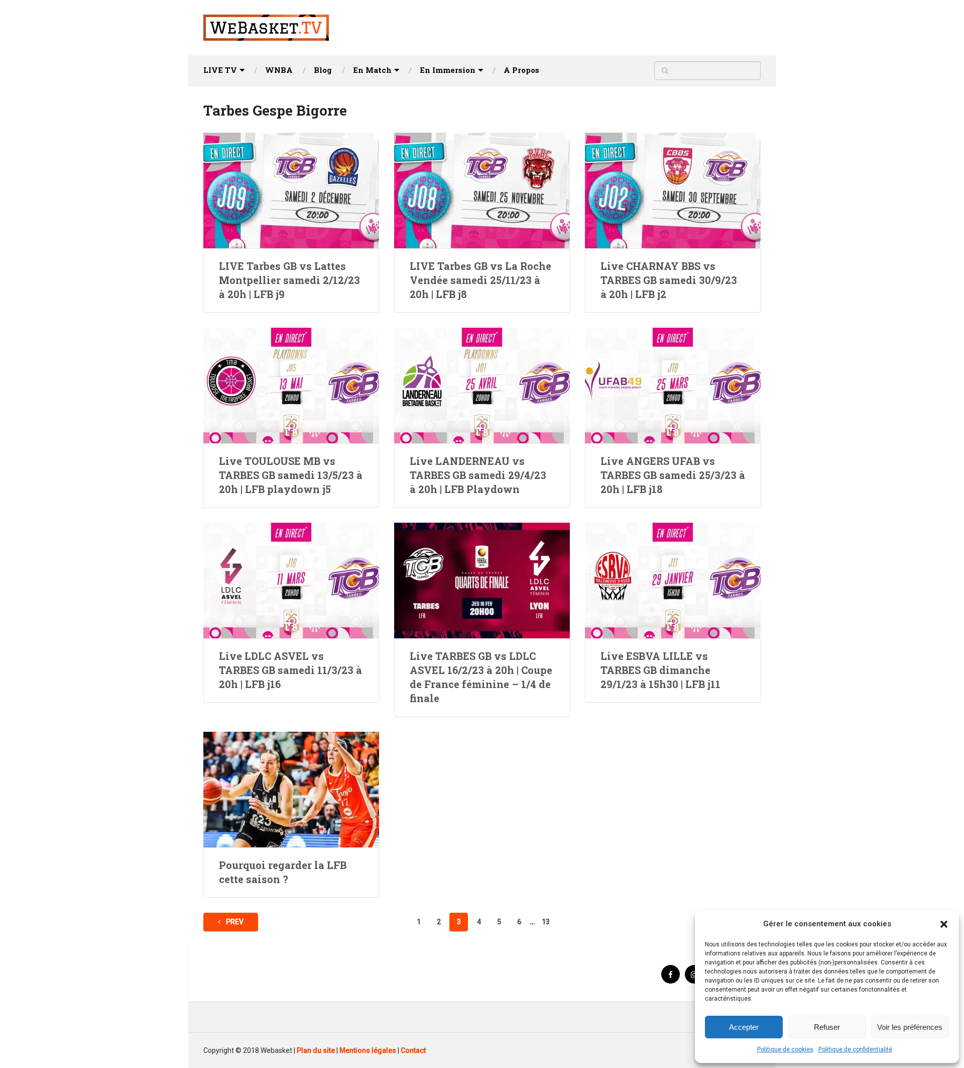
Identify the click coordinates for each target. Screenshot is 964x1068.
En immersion (447, 70)
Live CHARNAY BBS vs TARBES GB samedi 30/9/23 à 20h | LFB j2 (668, 280)
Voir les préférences (909, 1027)
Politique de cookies (785, 1049)
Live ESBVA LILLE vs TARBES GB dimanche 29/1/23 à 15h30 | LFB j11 (660, 670)
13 (546, 922)
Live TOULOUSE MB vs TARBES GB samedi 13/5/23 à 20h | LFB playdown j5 (291, 475)
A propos (521, 70)
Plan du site (316, 1050)
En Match (372, 70)
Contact (413, 1050)
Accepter (744, 1027)
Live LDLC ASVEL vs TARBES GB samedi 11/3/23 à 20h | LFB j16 (290, 670)
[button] (944, 924)
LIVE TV (220, 70)
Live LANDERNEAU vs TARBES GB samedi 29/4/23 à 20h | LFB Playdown (478, 475)
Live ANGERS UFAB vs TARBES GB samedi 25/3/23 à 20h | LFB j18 (672, 475)
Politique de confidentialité (855, 1049)
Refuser (827, 1027)
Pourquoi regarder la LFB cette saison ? (282, 872)
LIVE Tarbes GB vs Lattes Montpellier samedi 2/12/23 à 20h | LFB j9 (289, 280)
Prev (234, 922)
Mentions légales (367, 1050)
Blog (323, 70)
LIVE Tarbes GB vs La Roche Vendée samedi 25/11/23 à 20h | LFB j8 (480, 280)
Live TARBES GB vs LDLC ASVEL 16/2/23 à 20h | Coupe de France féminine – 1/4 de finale (481, 677)
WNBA (279, 70)
